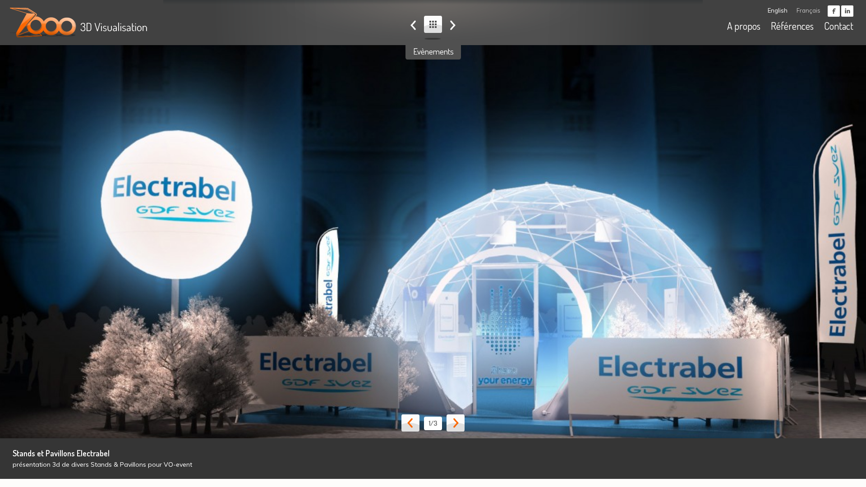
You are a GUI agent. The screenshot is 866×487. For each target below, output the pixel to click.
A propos (743, 25)
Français (808, 10)
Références (792, 25)
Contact (838, 25)
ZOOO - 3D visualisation (80, 22)
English (778, 10)
